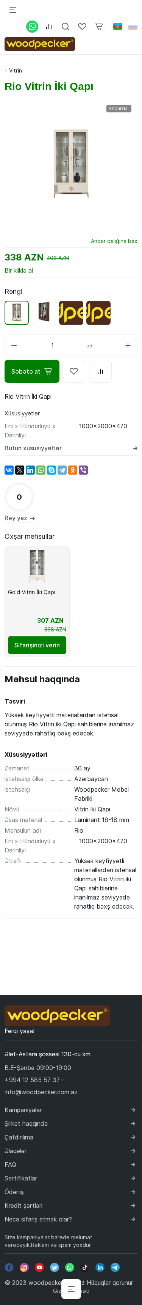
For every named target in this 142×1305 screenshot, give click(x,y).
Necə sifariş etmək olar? (38, 1219)
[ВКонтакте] (9, 470)
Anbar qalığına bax (114, 241)
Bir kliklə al (19, 270)
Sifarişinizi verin (37, 645)
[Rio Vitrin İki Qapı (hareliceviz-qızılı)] (44, 313)
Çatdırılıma (19, 1137)
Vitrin (15, 70)
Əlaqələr (16, 1151)
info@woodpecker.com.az (41, 1092)
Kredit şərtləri (23, 1205)
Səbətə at (26, 371)
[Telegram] (62, 470)
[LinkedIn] (30, 470)
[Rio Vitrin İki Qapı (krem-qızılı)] (17, 313)
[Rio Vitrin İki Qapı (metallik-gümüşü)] (71, 313)
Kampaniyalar (23, 1110)
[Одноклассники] (72, 470)
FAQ (10, 1164)
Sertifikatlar (21, 1178)
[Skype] (51, 470)
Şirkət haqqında (26, 1123)
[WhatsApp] (40, 470)
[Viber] (83, 470)
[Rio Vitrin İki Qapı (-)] (98, 313)
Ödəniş (14, 1192)
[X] (19, 470)
